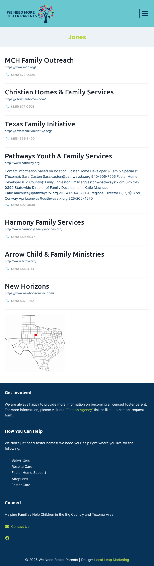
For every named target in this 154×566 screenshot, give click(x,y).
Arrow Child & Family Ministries (54, 254)
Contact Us (20, 527)
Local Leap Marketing (111, 560)
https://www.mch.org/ (20, 67)
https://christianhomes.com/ (25, 99)
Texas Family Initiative (40, 124)
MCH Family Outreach (39, 60)
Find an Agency (79, 410)
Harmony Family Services (44, 222)
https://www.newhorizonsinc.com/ (29, 293)
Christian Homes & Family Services (59, 92)
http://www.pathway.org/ (23, 163)
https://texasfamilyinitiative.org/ (28, 131)
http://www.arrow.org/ (20, 261)
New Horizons (27, 286)
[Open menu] (144, 13)
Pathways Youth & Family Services (58, 156)
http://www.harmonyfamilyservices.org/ (33, 229)
